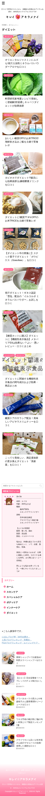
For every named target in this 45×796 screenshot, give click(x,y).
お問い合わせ (25, 770)
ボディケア (12, 602)
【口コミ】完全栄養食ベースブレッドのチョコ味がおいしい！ (29, 680)
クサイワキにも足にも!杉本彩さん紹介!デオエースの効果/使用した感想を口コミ (29, 742)
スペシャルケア (14, 597)
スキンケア (12, 591)
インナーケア (13, 607)
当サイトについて (12, 770)
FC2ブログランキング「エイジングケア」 (21, 642)
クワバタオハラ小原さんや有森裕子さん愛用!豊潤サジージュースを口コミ (29, 701)
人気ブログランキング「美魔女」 (17, 639)
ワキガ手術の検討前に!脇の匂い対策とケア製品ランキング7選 (29, 722)
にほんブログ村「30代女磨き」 (16, 636)
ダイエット (12, 612)
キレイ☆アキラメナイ (22, 779)
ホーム (10, 586)
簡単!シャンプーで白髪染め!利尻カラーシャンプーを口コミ (29, 660)
